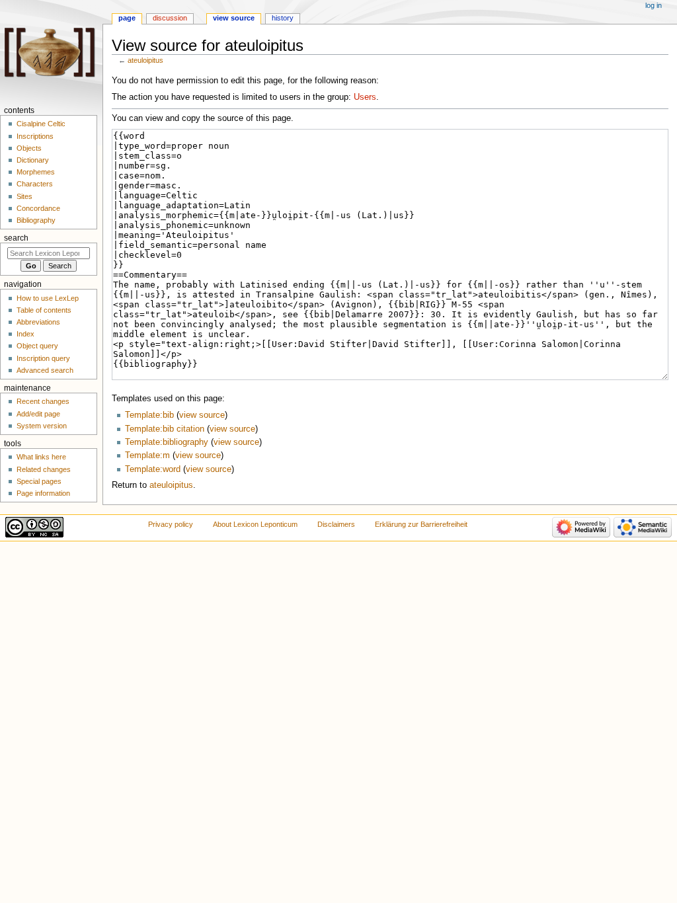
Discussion (170, 18)
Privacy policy (170, 524)
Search (16, 238)
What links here (41, 457)
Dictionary (33, 160)
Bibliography (36, 220)
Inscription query (43, 358)
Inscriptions (35, 136)
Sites (24, 196)
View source (234, 18)
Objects (29, 148)
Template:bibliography (166, 442)
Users (365, 97)
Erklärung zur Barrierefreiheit (421, 524)
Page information (43, 493)
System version (42, 426)
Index (25, 334)
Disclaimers (336, 524)
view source (202, 415)
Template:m (147, 455)
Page (127, 18)
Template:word (152, 469)
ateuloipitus (145, 60)
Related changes (44, 469)
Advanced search (45, 370)
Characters (35, 184)
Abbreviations (38, 322)
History (283, 18)
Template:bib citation (164, 429)
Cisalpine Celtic (41, 124)
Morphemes (36, 172)
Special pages (39, 481)
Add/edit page (38, 414)
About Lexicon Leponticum (255, 524)
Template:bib (149, 415)
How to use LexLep (48, 298)
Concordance (38, 208)
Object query (37, 346)
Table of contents (44, 310)
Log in (653, 5)
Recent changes (43, 401)
